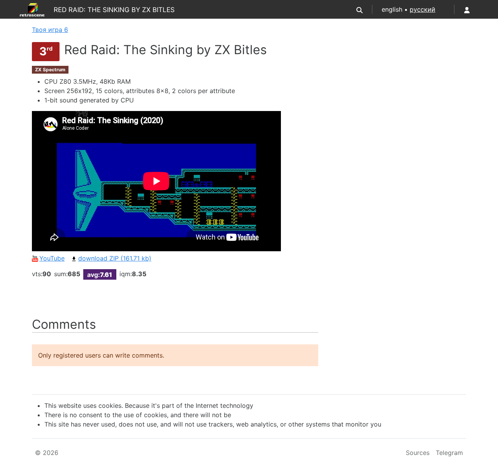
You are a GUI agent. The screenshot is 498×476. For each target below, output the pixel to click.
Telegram (449, 453)
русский (422, 9)
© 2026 (46, 453)
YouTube (52, 258)
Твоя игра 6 (50, 29)
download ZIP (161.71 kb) (114, 258)
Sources (418, 453)
